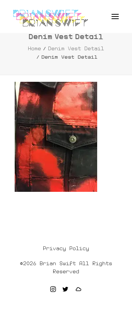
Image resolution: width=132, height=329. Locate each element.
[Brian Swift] (50, 18)
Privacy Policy (66, 248)
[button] (115, 16)
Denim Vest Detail (76, 48)
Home (34, 48)
